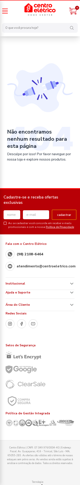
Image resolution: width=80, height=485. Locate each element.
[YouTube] (33, 323)
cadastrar (64, 215)
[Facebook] (21, 323)
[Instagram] (10, 323)
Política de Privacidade (60, 227)
